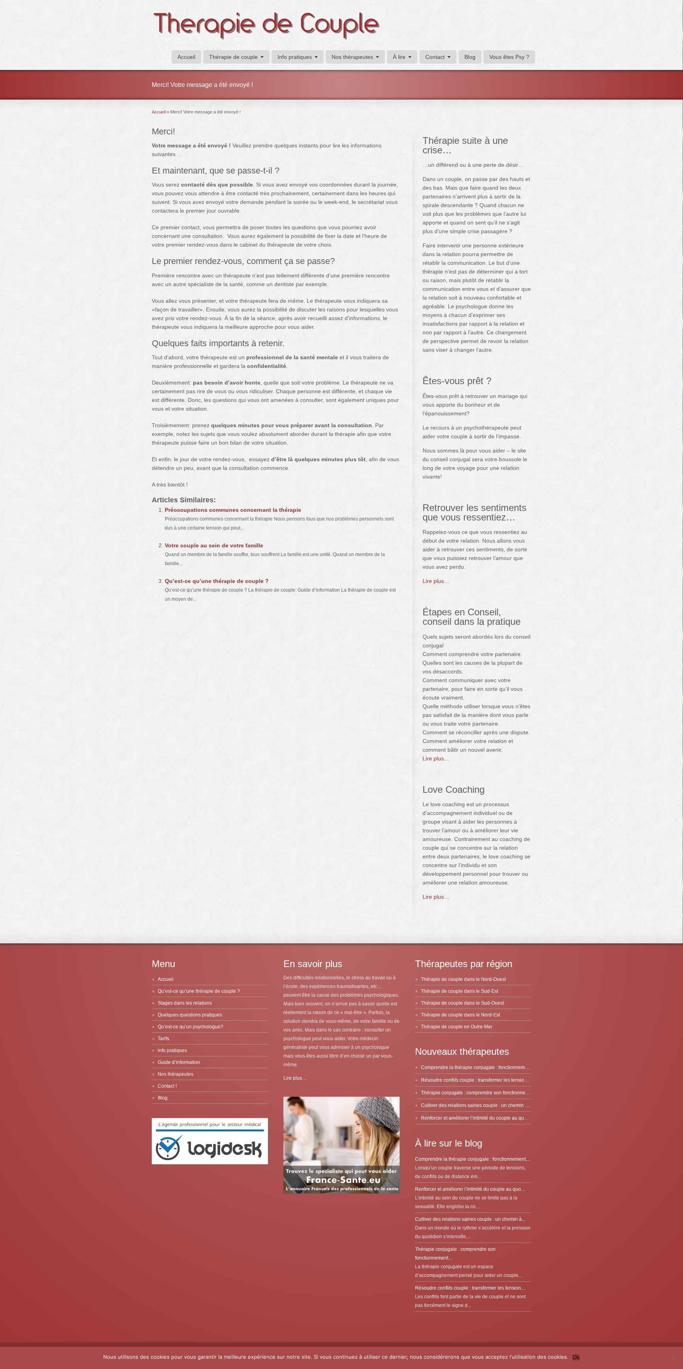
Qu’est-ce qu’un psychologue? (190, 1027)
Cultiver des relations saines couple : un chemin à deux (480, 1105)
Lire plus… (436, 581)
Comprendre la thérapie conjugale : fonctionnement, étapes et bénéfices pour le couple (514, 1067)
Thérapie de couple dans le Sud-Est (459, 991)
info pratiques (172, 1050)
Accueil (186, 57)
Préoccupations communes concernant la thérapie (233, 510)
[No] (673, 1358)
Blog (469, 57)
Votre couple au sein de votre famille (214, 545)
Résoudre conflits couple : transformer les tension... (470, 1288)
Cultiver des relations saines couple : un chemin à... (470, 1219)
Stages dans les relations (185, 1003)
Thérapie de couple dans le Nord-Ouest (463, 979)
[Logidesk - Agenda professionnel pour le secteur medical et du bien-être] (210, 1162)
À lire (399, 57)
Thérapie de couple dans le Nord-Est (460, 1015)
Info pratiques (294, 57)
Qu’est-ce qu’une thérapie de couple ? (217, 581)
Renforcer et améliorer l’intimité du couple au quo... (470, 1189)
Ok (576, 1357)
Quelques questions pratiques (190, 1015)
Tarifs (163, 1038)
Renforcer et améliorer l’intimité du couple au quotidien (480, 1118)
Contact (435, 57)
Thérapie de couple (233, 57)
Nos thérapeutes (352, 57)
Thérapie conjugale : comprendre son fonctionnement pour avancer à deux (501, 1093)
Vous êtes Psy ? (509, 57)
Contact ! (167, 1086)
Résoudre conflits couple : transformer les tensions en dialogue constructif (500, 1080)
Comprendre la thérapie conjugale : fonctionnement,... (472, 1159)
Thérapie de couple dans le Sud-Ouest (462, 1003)
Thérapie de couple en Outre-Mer (456, 1027)
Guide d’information (179, 1062)
